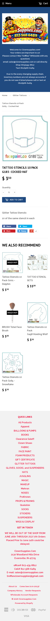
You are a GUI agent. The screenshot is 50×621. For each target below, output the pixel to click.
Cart (45, 3)
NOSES (25, 492)
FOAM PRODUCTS (25, 455)
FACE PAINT (25, 451)
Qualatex (25, 505)
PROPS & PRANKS (25, 501)
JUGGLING (25, 476)
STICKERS (25, 513)
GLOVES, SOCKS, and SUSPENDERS (25, 468)
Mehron (25, 488)
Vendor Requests (33, 591)
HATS (25, 472)
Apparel (25, 426)
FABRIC (25, 447)
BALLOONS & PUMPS (25, 430)
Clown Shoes (25, 443)
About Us (13, 586)
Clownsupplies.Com (27, 599)
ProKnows (25, 497)
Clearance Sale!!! (25, 439)
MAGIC (25, 480)
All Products (25, 422)
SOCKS (25, 509)
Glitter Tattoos (20, 95)
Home (4, 95)
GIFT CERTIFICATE (25, 459)
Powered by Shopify (24, 603)
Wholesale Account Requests (24, 595)
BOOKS (25, 434)
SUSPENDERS (25, 517)
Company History (14, 591)
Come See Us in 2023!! (29, 586)
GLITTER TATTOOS (25, 463)
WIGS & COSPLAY (25, 521)
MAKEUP (25, 484)
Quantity (6, 187)
